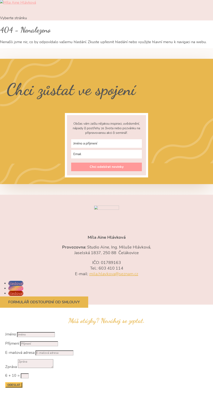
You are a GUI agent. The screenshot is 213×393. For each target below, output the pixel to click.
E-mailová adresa (20, 352)
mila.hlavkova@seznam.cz (113, 274)
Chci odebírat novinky (107, 166)
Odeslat (13, 385)
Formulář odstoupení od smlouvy (44, 302)
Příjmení (12, 343)
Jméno (10, 334)
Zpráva (11, 366)
